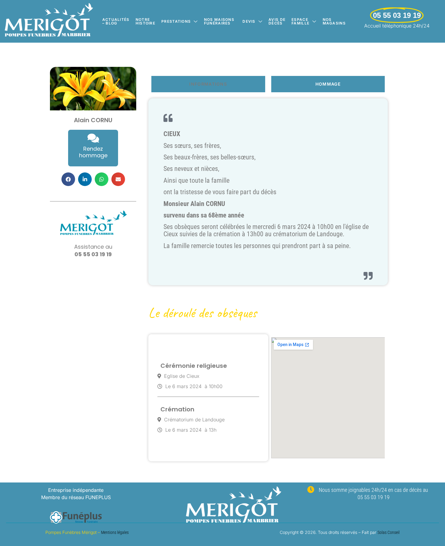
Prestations (176, 21)
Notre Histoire (145, 21)
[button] (68, 179)
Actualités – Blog (116, 21)
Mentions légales (115, 532)
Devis (248, 21)
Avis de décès (277, 21)
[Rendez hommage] (93, 138)
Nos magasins (334, 21)
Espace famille (300, 21)
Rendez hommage (93, 152)
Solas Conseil (388, 532)
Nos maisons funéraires (219, 21)
